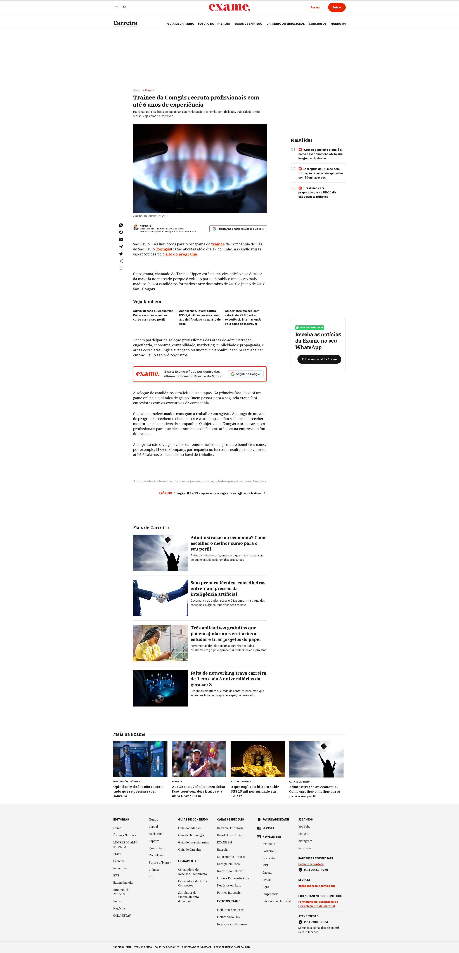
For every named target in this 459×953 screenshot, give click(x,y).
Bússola (135, 781)
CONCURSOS (317, 23)
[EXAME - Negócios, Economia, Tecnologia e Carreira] (229, 7)
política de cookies (167, 947)
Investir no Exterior (230, 871)
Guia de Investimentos (193, 842)
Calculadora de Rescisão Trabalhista (192, 872)
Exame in (268, 844)
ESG (116, 875)
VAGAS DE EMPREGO (248, 23)
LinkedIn (304, 834)
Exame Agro (157, 848)
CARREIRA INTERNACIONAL (286, 23)
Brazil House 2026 (229, 835)
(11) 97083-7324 (316, 922)
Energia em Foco (228, 864)
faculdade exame (275, 819)
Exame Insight (123, 882)
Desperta (268, 858)
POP (151, 877)
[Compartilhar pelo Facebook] (121, 232)
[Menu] (116, 7)
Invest (117, 901)
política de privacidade (196, 947)
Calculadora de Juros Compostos (192, 883)
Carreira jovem (187, 481)
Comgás (164, 249)
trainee (218, 244)
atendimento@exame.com (316, 886)
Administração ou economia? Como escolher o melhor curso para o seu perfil (153, 315)
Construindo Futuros (231, 857)
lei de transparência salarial (233, 947)
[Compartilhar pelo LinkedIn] (121, 239)
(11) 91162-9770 (316, 870)
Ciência (154, 869)
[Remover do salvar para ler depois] (121, 268)
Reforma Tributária (230, 828)
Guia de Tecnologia (191, 835)
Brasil (117, 854)
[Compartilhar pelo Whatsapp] (121, 225)
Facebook (304, 848)
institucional (122, 947)
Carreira (125, 23)
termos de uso (143, 947)
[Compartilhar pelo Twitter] (121, 254)
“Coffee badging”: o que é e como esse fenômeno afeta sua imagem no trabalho (320, 154)
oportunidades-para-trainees (226, 481)
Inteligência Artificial (121, 892)
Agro (265, 887)
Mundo (153, 819)
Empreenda (270, 894)
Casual (153, 826)
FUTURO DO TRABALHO (214, 23)
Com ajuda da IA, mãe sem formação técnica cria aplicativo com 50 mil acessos (320, 173)
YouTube (304, 826)
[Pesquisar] (125, 7)
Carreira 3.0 (270, 851)
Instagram (305, 841)
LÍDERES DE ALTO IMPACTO (125, 844)
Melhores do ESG (228, 917)
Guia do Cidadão (189, 828)
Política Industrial (229, 892)
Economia (120, 868)
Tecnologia (156, 855)
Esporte (154, 841)
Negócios (119, 908)
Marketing (156, 834)
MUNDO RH (338, 23)
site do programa (181, 254)
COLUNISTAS (122, 915)
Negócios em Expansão (233, 924)
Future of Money (160, 862)
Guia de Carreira (180, 23)
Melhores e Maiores (230, 910)
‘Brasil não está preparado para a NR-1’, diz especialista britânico (317, 192)
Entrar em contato (311, 864)
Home (136, 90)
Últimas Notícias (124, 835)
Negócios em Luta (229, 885)
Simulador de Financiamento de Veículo (188, 897)
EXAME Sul (224, 842)
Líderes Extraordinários (233, 878)
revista (268, 828)
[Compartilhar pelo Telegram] (121, 247)
